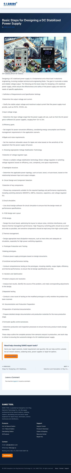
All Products (5, 434)
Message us (12, 448)
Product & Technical (42, 429)
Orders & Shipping (42, 431)
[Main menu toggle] (67, 4)
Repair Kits (40, 436)
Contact (61, 468)
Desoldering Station (8, 431)
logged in (15, 381)
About (56, 468)
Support (67, 468)
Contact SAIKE (11, 356)
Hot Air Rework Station (8, 426)
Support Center (41, 426)
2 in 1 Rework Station (8, 429)
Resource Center (41, 434)
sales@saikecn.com (12, 445)
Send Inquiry (7, 455)
